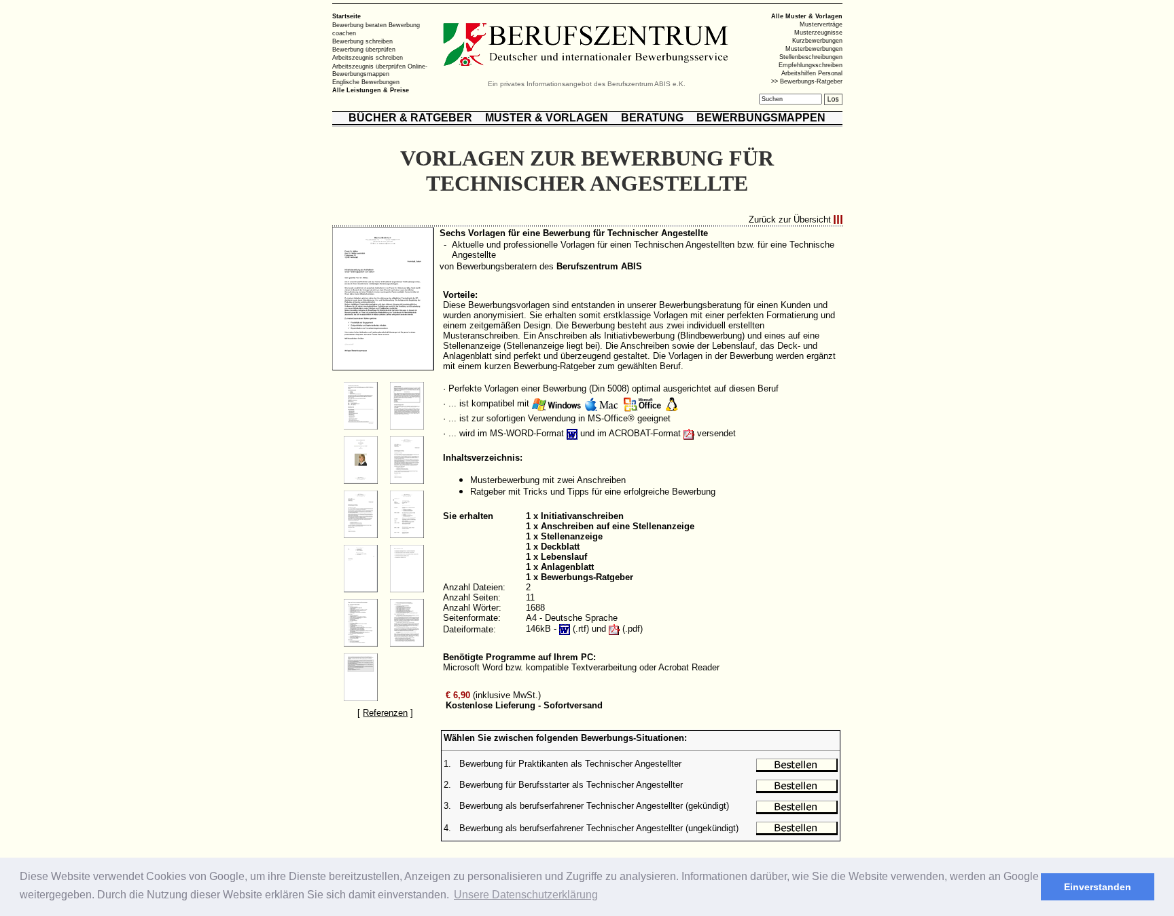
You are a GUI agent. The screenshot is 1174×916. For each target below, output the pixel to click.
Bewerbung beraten (359, 25)
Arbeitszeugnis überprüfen (369, 65)
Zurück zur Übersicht (790, 219)
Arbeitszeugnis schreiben (367, 57)
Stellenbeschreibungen (810, 57)
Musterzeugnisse (818, 32)
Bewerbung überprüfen (363, 49)
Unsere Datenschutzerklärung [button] (526, 894)
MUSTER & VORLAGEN (546, 117)
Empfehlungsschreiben (810, 65)
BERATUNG (652, 117)
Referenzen (385, 713)
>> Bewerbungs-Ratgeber (806, 81)
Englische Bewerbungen (365, 82)
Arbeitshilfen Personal (811, 73)
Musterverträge (821, 24)
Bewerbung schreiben (362, 41)
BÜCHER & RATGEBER (410, 117)
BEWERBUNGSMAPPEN (760, 117)
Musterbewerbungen (813, 48)
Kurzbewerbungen (817, 40)
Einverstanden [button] (1097, 886)
